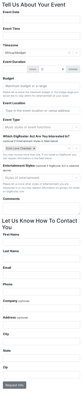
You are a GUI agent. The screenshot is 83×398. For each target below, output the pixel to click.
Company (16, 301)
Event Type (11, 120)
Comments (11, 199)
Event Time (11, 28)
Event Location (14, 103)
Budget (8, 78)
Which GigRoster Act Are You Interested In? (36, 138)
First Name (11, 234)
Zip (5, 367)
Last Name (11, 251)
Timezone (10, 45)
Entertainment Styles (41, 168)
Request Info (14, 385)
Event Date (11, 12)
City (6, 334)
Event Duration (14, 62)
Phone (8, 284)
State (7, 350)
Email (7, 268)
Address (15, 317)
